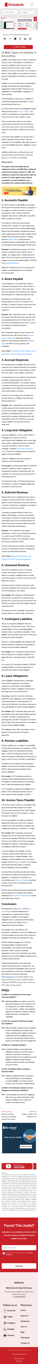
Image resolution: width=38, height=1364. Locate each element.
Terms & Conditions (19, 1354)
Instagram (11, 1323)
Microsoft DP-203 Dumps (20, 895)
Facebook (11, 1310)
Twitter (10, 1317)
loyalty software (13, 239)
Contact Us (25, 1343)
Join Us (24, 1326)
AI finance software (20, 880)
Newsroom (25, 1321)
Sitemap (19, 1361)
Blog (22, 1332)
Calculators (25, 1337)
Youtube (10, 1335)
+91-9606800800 (19, 1297)
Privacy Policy (19, 1358)
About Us (24, 1316)
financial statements (12, 263)
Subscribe (19, 1266)
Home (23, 1310)
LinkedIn (10, 1329)
